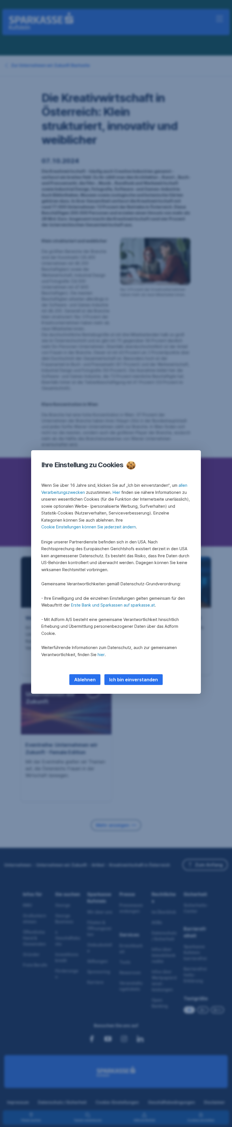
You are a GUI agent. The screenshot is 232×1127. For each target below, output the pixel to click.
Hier (116, 492)
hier (101, 654)
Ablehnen (85, 679)
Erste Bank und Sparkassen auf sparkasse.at (113, 605)
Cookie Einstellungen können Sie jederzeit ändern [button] (88, 526)
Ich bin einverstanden (133, 679)
